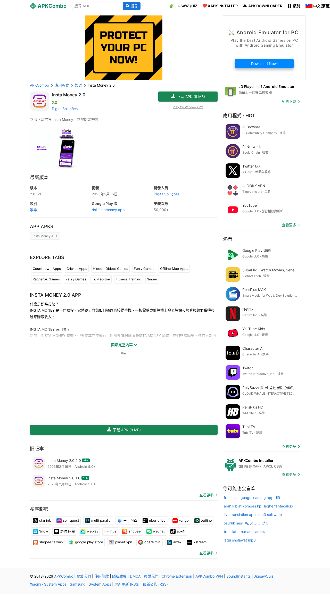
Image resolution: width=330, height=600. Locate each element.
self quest (71, 520)
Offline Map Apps (174, 268)
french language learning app (249, 497)
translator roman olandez (245, 531)
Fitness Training (128, 279)
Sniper (152, 279)
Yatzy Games (75, 279)
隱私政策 (119, 576)
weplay (92, 531)
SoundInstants (238, 576)
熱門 (227, 239)
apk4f (181, 531)
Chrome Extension (177, 576)
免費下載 (289, 101)
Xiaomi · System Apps (48, 584)
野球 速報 (67, 531)
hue (113, 531)
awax (177, 542)
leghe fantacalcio (278, 506)
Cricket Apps (77, 268)
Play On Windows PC (188, 107)
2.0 (35, 194)
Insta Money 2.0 (68, 94)
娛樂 (33, 209)
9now (43, 531)
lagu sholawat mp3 (240, 540)
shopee (135, 531)
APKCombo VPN (209, 576)
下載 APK (191, 96)
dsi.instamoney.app (108, 209)
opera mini (152, 542)
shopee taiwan (51, 542)
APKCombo (39, 85)
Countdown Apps (47, 268)
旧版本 (37, 448)
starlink (45, 520)
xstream (200, 542)
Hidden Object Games (110, 268)
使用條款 (101, 576)
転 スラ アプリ (257, 523)
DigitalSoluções (65, 108)
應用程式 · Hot (239, 115)
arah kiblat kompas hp (242, 506)
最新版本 (39, 177)
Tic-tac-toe (101, 279)
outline (206, 520)
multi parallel (101, 520)
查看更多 (206, 495)
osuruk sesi (233, 523)
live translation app (240, 514)
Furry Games (144, 268)
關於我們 (84, 576)
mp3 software (270, 514)
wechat (159, 531)
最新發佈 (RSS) (155, 584)
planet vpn (123, 542)
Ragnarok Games (46, 279)
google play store (89, 542)
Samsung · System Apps (90, 584)
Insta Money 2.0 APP (55, 295)
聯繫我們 (151, 576)
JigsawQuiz (264, 576)
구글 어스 (130, 520)
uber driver (158, 520)
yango (184, 520)
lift (278, 497)
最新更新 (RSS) (126, 584)
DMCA (135, 576)
